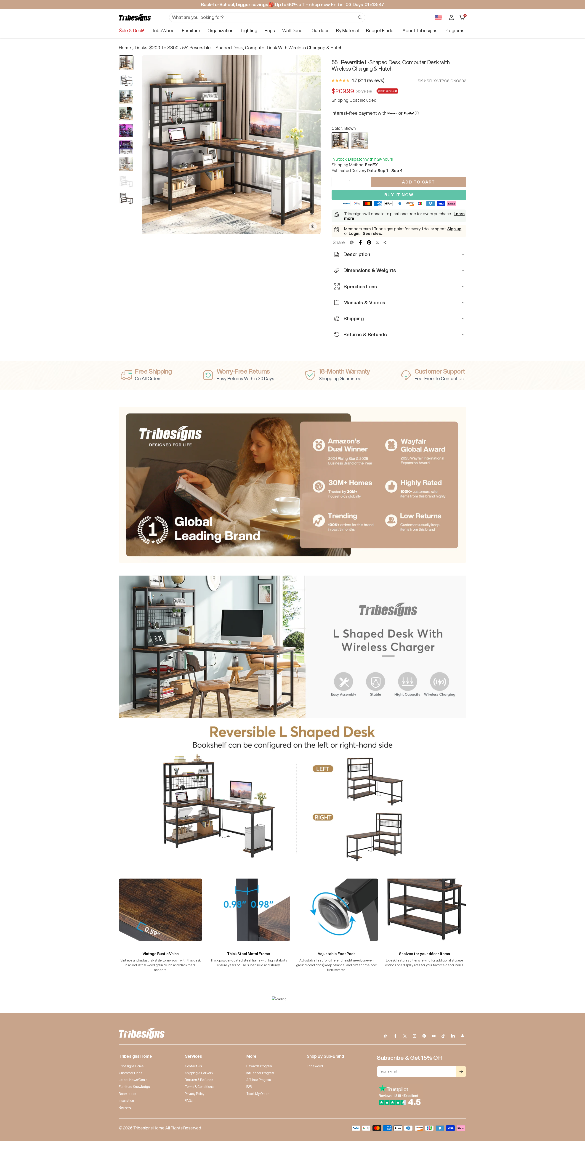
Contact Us (193, 1066)
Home (125, 47)
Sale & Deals (131, 30)
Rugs (270, 30)
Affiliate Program (258, 1079)
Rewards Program (259, 1066)
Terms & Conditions (199, 1086)
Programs (454, 30)
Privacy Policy (194, 1093)
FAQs (188, 1100)
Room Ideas (127, 1093)
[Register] (461, 1071)
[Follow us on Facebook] (395, 1036)
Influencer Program (260, 1073)
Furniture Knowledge (134, 1086)
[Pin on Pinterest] (369, 242)
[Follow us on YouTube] (433, 1036)
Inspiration (126, 1100)
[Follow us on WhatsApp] (385, 1036)
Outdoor (320, 30)
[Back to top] (565, 1119)
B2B (249, 1086)
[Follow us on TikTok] (443, 1036)
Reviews (125, 1107)
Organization (220, 30)
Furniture (191, 30)
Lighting (249, 30)
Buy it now (399, 195)
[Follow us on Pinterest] (424, 1036)
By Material (347, 30)
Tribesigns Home (131, 1066)
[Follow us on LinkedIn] (453, 1036)
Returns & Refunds (199, 1079)
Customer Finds (130, 1073)
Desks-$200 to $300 (156, 47)
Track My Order (257, 1093)
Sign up (454, 229)
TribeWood (163, 30)
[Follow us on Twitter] (405, 1036)
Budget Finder (380, 30)
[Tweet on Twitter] (377, 242)
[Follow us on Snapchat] (462, 1036)
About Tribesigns (419, 30)
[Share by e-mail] (385, 242)
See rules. (372, 233)
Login (354, 233)
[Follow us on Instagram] (414, 1036)
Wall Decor (293, 30)
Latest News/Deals (133, 1079)
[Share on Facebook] (360, 242)
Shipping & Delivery (199, 1073)
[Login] (451, 17)
